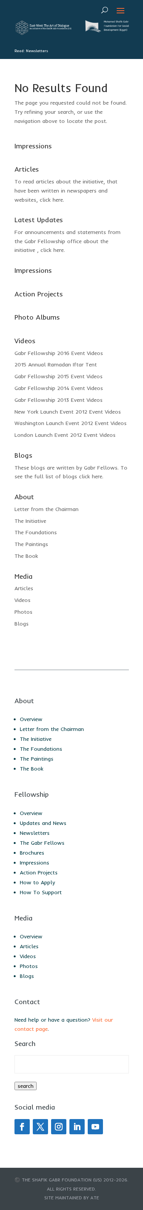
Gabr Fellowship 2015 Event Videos (58, 376)
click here (51, 199)
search (26, 1086)
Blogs (21, 623)
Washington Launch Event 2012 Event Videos (70, 423)
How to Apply (37, 882)
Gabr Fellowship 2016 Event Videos (58, 353)
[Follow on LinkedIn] (77, 1126)
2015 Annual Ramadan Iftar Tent (55, 364)
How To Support (41, 892)
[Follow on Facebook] (22, 1126)
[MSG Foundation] (106, 30)
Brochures (32, 852)
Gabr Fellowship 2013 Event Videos (58, 399)
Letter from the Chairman (46, 509)
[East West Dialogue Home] (43, 33)
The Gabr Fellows (42, 842)
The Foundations (35, 532)
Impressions (34, 862)
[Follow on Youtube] (95, 1126)
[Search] (104, 10)
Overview (31, 719)
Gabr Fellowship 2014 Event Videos (58, 388)
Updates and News (43, 823)
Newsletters (35, 832)
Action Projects (39, 872)
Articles (23, 588)
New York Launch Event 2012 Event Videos (67, 411)
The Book (26, 555)
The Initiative (30, 520)
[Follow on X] (40, 1126)
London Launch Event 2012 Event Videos (65, 434)
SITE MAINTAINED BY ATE (71, 1197)
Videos (22, 600)
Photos (23, 611)
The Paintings (31, 544)
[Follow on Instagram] (58, 1126)
